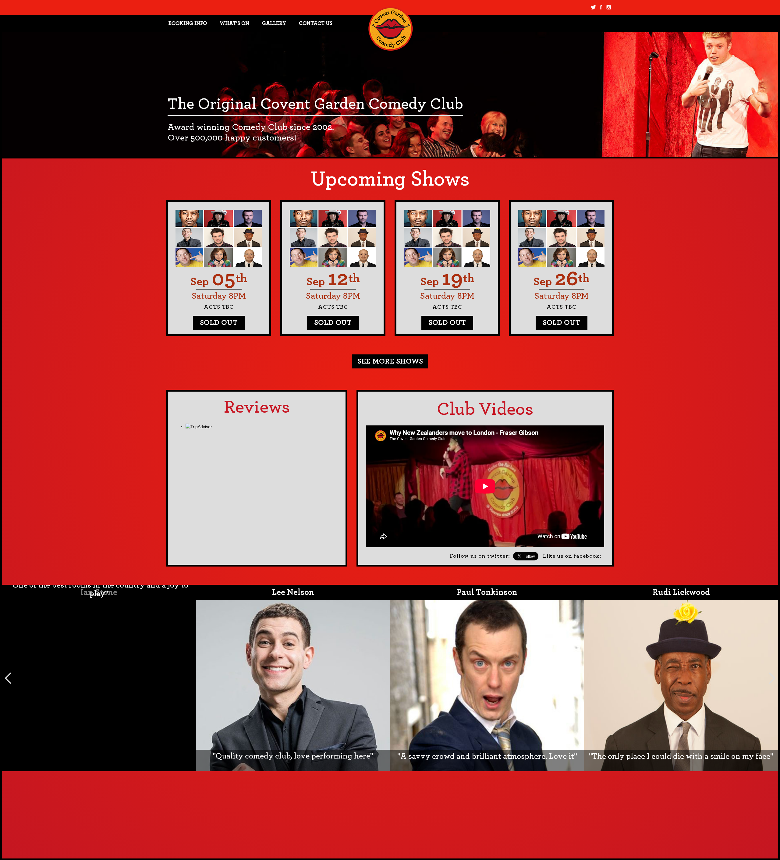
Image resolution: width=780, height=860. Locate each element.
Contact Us (315, 23)
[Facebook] (601, 7)
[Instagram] (608, 7)
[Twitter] (593, 7)
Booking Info (187, 23)
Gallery (274, 23)
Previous (8, 678)
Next (772, 678)
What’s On (234, 23)
